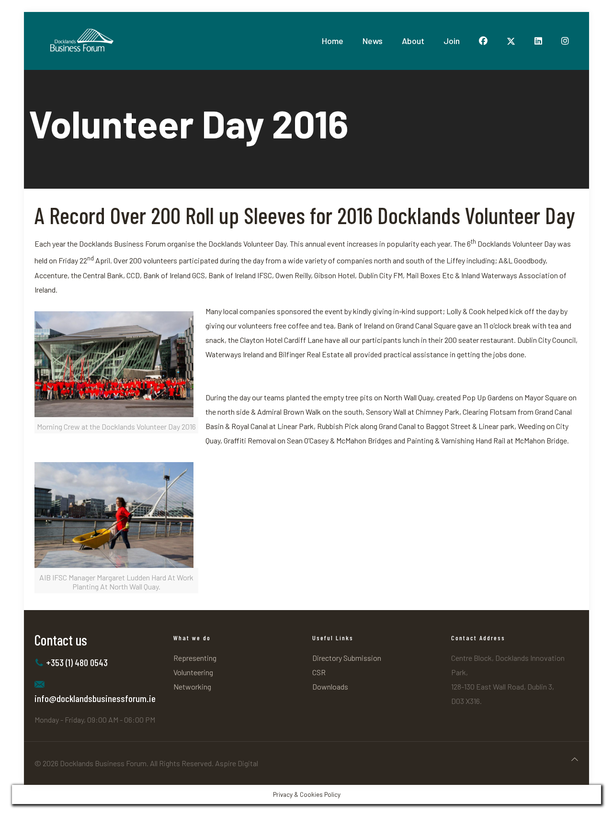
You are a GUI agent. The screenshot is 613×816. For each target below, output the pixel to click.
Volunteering (193, 672)
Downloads (330, 686)
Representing (194, 657)
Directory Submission (346, 657)
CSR (319, 672)
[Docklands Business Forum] (81, 40)
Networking (192, 686)
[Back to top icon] (575, 759)
